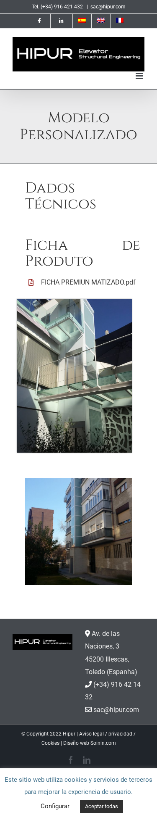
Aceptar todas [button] (101, 806)
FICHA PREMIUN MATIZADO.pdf (88, 282)
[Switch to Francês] (120, 21)
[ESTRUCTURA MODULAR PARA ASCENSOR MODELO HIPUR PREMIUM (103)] (78, 531)
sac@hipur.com (108, 7)
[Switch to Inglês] (101, 21)
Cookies (50, 743)
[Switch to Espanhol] (82, 21)
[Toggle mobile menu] (140, 75)
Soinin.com (103, 743)
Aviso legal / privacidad (105, 734)
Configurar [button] (55, 806)
